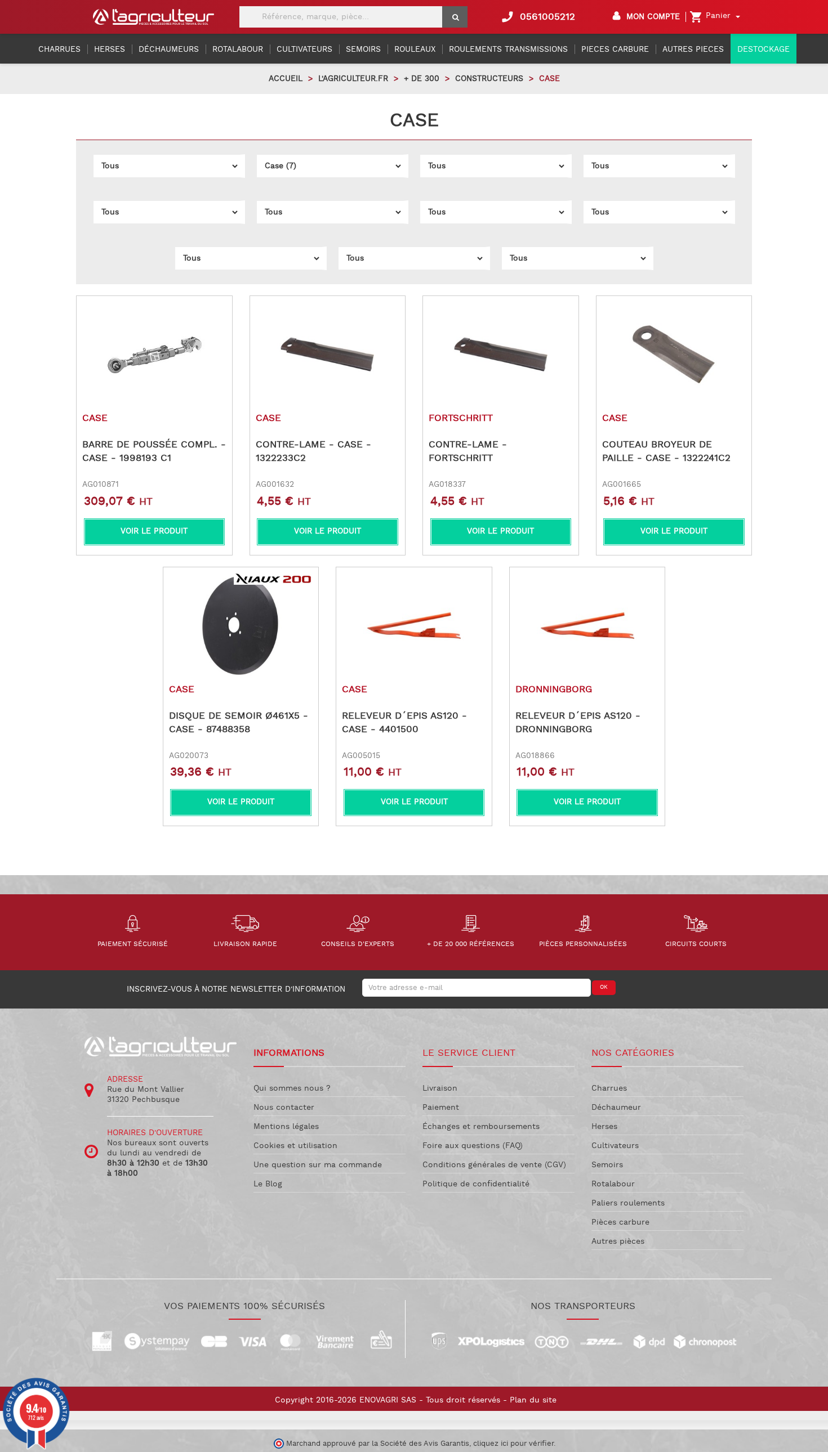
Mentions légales (286, 1127)
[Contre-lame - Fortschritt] (501, 354)
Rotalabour (613, 1184)
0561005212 (538, 17)
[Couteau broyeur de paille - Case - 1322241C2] (674, 354)
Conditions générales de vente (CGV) (494, 1165)
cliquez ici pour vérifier (513, 1443)
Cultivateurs (615, 1146)
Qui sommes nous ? (292, 1088)
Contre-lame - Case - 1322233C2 (313, 451)
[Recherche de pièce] (455, 17)
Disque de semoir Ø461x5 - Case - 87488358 (238, 723)
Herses (604, 1127)
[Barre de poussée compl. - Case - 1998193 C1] (154, 354)
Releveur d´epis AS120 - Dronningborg (577, 723)
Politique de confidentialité (475, 1184)
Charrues (609, 1088)
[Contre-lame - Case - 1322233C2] (328, 354)
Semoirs (607, 1165)
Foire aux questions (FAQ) (472, 1146)
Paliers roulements (628, 1203)
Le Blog (267, 1184)
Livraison (439, 1088)
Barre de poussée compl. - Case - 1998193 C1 (154, 451)
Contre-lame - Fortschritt (468, 451)
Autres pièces (617, 1241)
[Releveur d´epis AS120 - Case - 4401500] (414, 626)
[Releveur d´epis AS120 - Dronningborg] (587, 626)
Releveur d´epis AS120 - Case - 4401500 (404, 723)
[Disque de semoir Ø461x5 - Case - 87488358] (241, 626)
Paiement (440, 1108)
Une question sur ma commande (317, 1165)
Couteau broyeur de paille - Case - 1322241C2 (666, 451)
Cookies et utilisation (295, 1146)
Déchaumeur (616, 1108)
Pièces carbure (620, 1222)
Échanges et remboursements (481, 1127)
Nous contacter (283, 1108)
